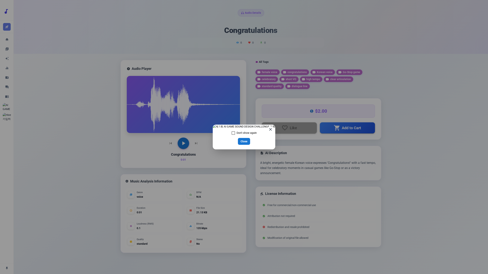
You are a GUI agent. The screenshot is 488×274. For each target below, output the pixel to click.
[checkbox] (244, 133)
